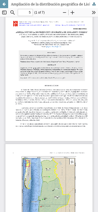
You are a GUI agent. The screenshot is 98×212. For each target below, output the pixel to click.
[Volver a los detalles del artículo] (4, 4)
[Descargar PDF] (94, 4)
